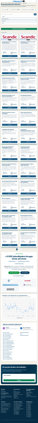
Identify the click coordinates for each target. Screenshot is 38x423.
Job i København (29, 403)
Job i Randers (28, 407)
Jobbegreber (28, 394)
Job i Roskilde (28, 411)
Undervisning (3, 410)
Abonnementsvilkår (17, 392)
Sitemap (15, 397)
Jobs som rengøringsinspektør (8, 342)
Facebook (1, 399)
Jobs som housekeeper (7, 335)
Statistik (27, 393)
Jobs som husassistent (7, 338)
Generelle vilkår (16, 393)
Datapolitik (15, 395)
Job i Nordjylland (16, 411)
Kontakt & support (17, 391)
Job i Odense (28, 405)
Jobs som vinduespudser (7, 357)
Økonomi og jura (3, 411)
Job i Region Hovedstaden (18, 405)
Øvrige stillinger (3, 412)
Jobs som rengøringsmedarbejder (8, 346)
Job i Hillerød (28, 412)
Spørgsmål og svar (29, 392)
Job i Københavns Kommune (18, 403)
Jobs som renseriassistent (7, 349)
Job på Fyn (15, 410)
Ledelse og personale (4, 408)
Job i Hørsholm (28, 414)
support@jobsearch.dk (5, 393)
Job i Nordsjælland (17, 407)
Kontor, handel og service (5, 407)
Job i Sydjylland (16, 414)
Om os (15, 390)
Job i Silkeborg (28, 409)
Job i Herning (28, 413)
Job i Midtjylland (16, 413)
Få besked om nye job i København (19, 28)
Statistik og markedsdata (24, 332)
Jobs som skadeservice (7, 353)
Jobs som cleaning (6, 332)
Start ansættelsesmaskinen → (19, 275)
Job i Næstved (28, 416)
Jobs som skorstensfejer (7, 354)
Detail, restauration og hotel (5, 403)
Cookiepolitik (16, 396)
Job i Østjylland (16, 412)
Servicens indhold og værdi (18, 394)
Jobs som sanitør (6, 350)
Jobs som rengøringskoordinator (8, 343)
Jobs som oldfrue (6, 339)
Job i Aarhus (28, 404)
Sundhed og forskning (4, 409)
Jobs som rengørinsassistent (8, 347)
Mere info (9, 73)
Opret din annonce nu (14, 272)
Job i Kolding (28, 408)
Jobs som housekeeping (7, 336)
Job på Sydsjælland (17, 409)
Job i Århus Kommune (17, 404)
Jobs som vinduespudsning (7, 358)
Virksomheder (28, 395)
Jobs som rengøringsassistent (8, 340)
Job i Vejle (28, 410)
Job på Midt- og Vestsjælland (18, 408)
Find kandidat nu (25, 272)
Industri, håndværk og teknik (6, 404)
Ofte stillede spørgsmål (24, 335)
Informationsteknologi (4, 405)
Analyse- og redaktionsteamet (31, 396)
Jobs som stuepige (6, 356)
